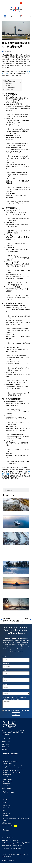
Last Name (5, 663)
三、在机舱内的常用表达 (9, 87)
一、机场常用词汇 (7, 84)
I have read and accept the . (16, 710)
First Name (5, 657)
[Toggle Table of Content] (18, 81)
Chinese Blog (7, 51)
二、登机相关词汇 (7, 85)
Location (5, 684)
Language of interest (8, 691)
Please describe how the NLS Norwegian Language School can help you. (14, 698)
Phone (4, 677)
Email (4, 670)
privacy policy (24, 710)
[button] (5, 16)
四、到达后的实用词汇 (9, 89)
